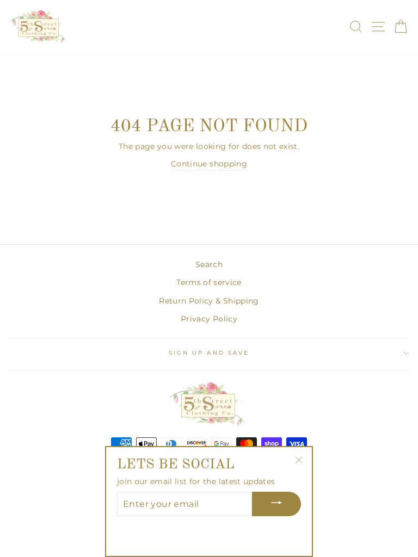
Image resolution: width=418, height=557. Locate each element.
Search (209, 264)
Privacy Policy (209, 318)
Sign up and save (209, 352)
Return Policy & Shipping (209, 300)
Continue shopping (209, 163)
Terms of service (208, 282)
